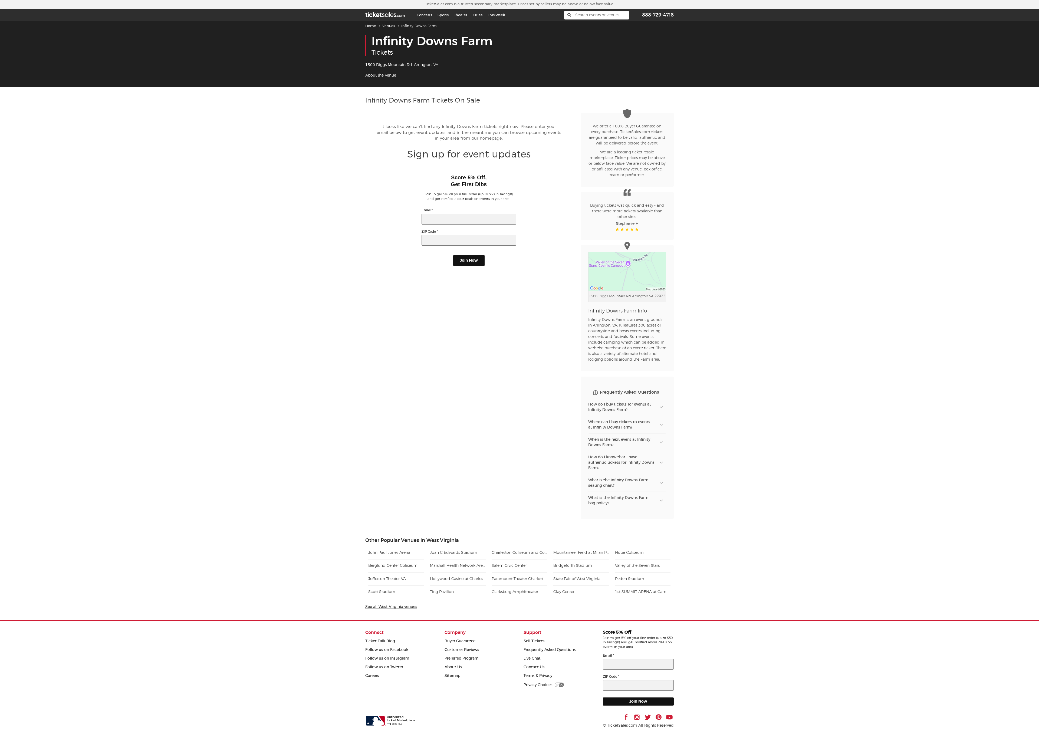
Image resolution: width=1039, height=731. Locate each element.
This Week (496, 15)
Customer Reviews (462, 649)
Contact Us (534, 667)
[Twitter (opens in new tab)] (647, 717)
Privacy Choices (538, 685)
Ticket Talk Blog (380, 641)
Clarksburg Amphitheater (515, 592)
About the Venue (380, 75)
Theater (460, 15)
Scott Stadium (381, 592)
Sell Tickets (534, 641)
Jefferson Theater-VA (387, 579)
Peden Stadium (629, 579)
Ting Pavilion (442, 592)
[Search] (569, 15)
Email (427, 210)
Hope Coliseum (629, 553)
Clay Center (563, 592)
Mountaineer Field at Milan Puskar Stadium (581, 553)
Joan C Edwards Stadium (453, 553)
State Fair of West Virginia (576, 579)
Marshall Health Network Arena (457, 566)
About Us (453, 667)
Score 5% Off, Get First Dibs (469, 180)
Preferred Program (461, 658)
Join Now (469, 260)
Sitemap (452, 675)
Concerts (424, 15)
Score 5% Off (617, 632)
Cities (477, 15)
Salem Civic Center (509, 566)
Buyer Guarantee (460, 641)
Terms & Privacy (538, 675)
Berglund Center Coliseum (392, 566)
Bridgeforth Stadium (572, 566)
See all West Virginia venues (391, 606)
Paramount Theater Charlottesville (519, 579)
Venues (388, 26)
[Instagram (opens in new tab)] (637, 717)
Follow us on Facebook (386, 649)
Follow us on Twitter (384, 667)
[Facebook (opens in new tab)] (626, 717)
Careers (372, 675)
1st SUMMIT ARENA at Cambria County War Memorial (642, 592)
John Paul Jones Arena (389, 553)
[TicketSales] (385, 14)
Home (370, 26)
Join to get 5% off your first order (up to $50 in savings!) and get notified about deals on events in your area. (469, 196)
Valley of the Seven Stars (637, 566)
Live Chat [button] (532, 658)
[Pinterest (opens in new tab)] (658, 717)
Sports (443, 15)
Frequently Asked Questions (550, 649)
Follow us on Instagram (387, 658)
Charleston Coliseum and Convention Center (519, 553)
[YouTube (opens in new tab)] (669, 717)
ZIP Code (430, 231)
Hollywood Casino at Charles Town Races (457, 579)
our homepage (487, 138)
